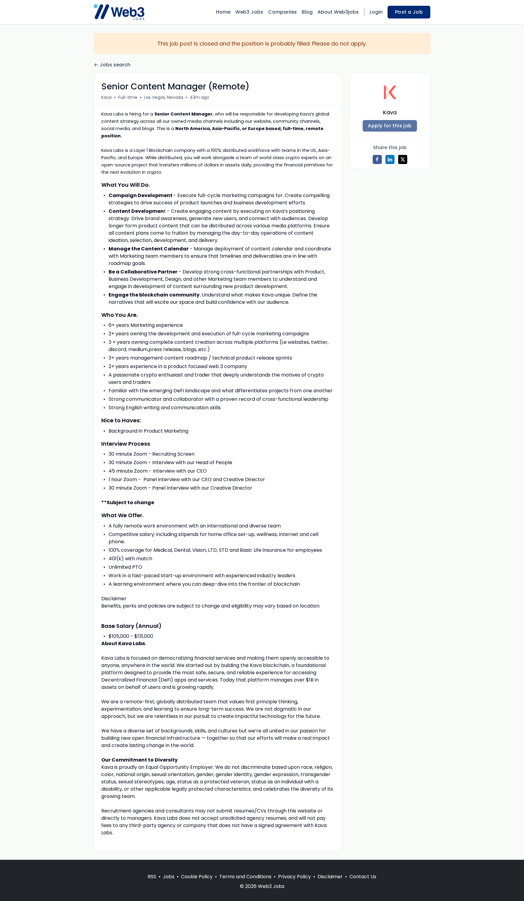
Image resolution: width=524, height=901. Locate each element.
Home (223, 11)
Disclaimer (330, 876)
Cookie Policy (197, 876)
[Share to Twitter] (402, 159)
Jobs (168, 876)
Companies (282, 11)
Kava (106, 97)
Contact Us (362, 876)
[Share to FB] (377, 159)
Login (376, 11)
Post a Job (409, 11)
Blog (307, 11)
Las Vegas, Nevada (163, 97)
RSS (152, 876)
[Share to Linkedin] (390, 159)
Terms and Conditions (245, 876)
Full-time (127, 97)
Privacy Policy (294, 876)
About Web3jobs (338, 11)
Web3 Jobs (249, 11)
